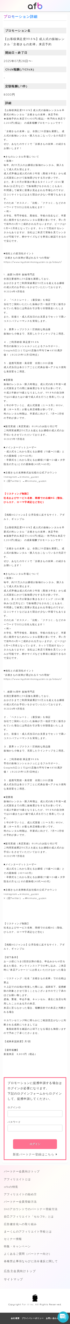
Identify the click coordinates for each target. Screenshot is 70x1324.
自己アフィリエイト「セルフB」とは (29, 1216)
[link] (64, 1290)
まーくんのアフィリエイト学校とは (28, 1231)
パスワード (14, 1121)
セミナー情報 (13, 1239)
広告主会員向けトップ (20, 1271)
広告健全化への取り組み (20, 1224)
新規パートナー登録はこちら (34, 1154)
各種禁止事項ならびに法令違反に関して (31, 1261)
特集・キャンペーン (17, 1246)
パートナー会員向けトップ (22, 1171)
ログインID (14, 1107)
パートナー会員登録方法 (20, 1201)
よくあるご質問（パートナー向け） (28, 1254)
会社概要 (15, 1318)
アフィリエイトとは (17, 1179)
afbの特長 (11, 1187)
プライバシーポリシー (33, 1318)
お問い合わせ (52, 1318)
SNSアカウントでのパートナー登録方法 (31, 1209)
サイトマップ (13, 1279)
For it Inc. (28, 1304)
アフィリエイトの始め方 (20, 1194)
